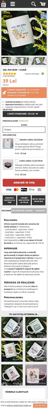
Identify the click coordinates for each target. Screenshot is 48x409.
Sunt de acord (40, 405)
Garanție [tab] (40, 210)
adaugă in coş (24, 182)
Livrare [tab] (29, 210)
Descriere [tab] (6, 210)
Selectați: (8, 109)
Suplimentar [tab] (17, 210)
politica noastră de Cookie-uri (19, 405)
